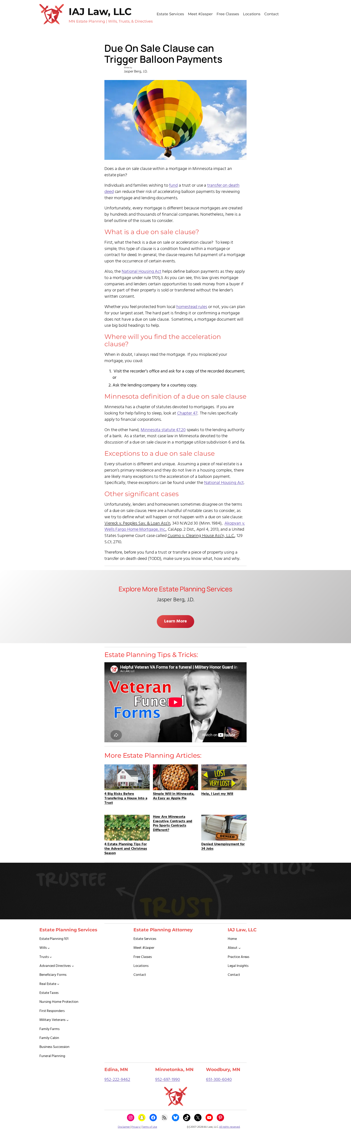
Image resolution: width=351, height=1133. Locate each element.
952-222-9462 (117, 1079)
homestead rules (191, 307)
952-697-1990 (167, 1079)
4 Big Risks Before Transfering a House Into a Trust (125, 798)
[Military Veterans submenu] (67, 1020)
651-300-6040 (219, 1079)
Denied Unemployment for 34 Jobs (223, 846)
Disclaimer (124, 1127)
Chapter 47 (187, 413)
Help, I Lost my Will (217, 793)
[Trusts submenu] (51, 957)
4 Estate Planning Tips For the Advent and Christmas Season (125, 848)
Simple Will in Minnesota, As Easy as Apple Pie (174, 796)
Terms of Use (149, 1127)
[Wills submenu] (49, 948)
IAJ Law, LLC (100, 11)
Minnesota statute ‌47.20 (163, 430)
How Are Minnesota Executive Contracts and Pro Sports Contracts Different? (172, 823)
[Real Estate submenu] (58, 984)
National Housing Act (141, 271)
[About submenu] (239, 948)
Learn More (175, 621)
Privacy (136, 1127)
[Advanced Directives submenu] (73, 966)
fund (173, 185)
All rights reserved (229, 1127)
